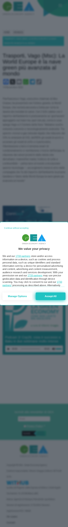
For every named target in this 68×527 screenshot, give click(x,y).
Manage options (17, 296)
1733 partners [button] (23, 256)
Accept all (50, 296)
